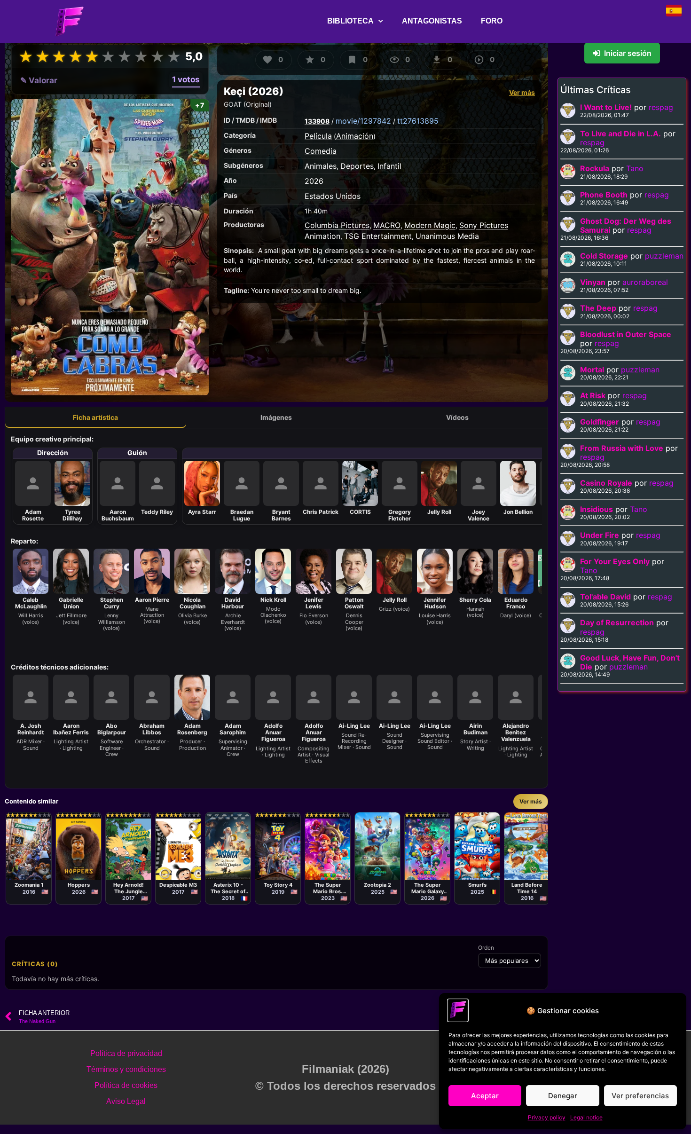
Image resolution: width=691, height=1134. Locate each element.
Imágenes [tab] (276, 417)
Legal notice (586, 1117)
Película (318, 136)
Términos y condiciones (126, 1069)
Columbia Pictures (337, 225)
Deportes (357, 166)
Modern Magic (429, 225)
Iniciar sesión (628, 53)
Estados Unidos (333, 196)
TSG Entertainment (378, 236)
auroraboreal (645, 282)
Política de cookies (125, 1085)
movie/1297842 (363, 121)
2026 (314, 181)
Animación (354, 136)
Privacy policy (546, 1117)
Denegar (562, 1095)
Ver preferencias (640, 1095)
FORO (492, 21)
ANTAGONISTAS (432, 21)
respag (661, 107)
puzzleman (664, 255)
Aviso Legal (126, 1101)
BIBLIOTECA (350, 21)
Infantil (389, 166)
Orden (486, 948)
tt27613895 (418, 121)
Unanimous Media (447, 236)
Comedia (321, 151)
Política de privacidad (126, 1053)
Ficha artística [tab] (95, 417)
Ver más (522, 92)
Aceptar (485, 1095)
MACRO (386, 225)
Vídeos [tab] (457, 417)
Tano (635, 168)
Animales (321, 166)
